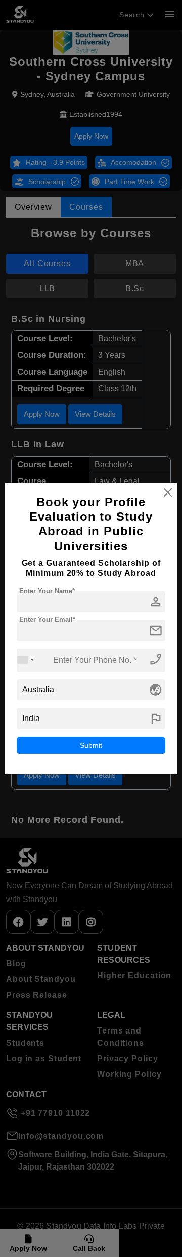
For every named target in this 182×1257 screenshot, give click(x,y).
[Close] (167, 492)
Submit (91, 745)
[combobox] (26, 660)
